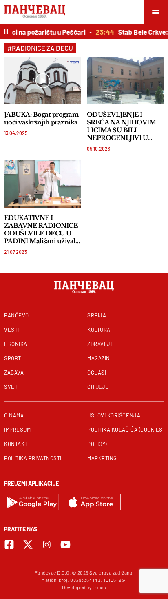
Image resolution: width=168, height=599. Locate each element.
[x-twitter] (28, 544)
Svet (11, 387)
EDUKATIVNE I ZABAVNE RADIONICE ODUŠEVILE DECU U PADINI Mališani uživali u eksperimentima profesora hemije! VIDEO (40, 229)
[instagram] (47, 544)
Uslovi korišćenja (113, 415)
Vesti (11, 329)
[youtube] (65, 544)
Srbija (96, 315)
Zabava (14, 372)
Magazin (98, 358)
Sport (12, 358)
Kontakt (16, 444)
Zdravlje (100, 344)
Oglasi (96, 372)
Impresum (17, 429)
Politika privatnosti (33, 458)
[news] (42, 80)
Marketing (102, 458)
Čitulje (98, 387)
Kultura (99, 329)
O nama (14, 415)
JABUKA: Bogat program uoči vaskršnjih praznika (41, 118)
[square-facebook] (9, 544)
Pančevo (16, 315)
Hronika (15, 344)
